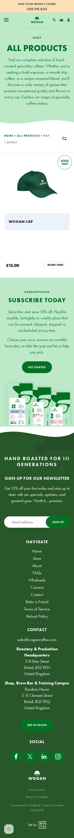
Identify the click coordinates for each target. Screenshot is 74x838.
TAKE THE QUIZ (37, 8)
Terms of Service (37, 609)
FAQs (37, 572)
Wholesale (37, 580)
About (37, 565)
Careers (37, 587)
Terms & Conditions (37, 797)
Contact (37, 594)
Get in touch (37, 725)
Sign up (58, 522)
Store (37, 558)
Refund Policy (37, 616)
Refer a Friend (37, 601)
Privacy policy (37, 790)
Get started (37, 367)
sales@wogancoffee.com (37, 639)
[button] (6, 20)
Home (37, 551)
